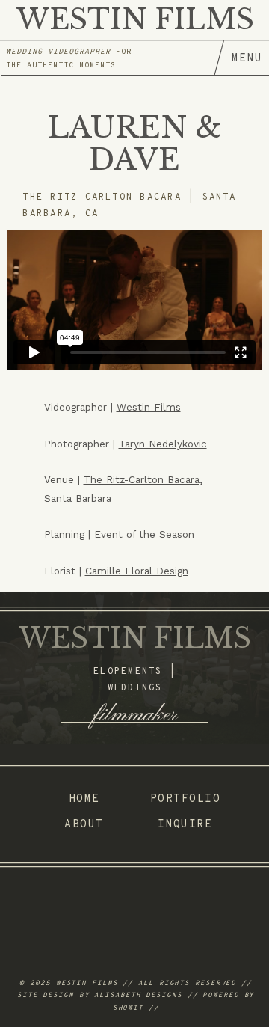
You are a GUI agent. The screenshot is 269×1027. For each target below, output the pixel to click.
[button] (241, 57)
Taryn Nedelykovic (163, 444)
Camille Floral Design (136, 571)
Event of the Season (144, 534)
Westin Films (149, 407)
